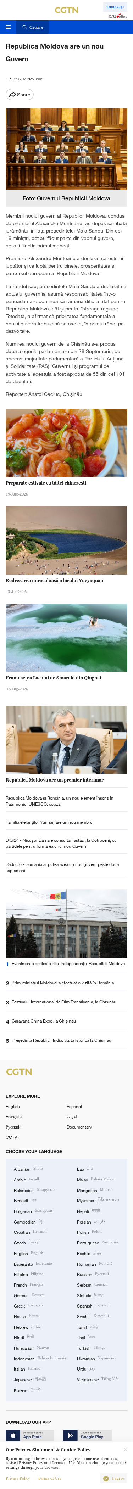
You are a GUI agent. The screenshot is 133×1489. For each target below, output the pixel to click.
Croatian (30, 1231)
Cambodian (28, 1221)
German (29, 1295)
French (28, 1284)
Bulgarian (33, 1210)
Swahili (93, 1315)
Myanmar (98, 1200)
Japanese (30, 1379)
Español (74, 1106)
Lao (85, 1168)
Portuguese (97, 1242)
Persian (91, 1221)
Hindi (24, 1336)
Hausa (26, 1315)
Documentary (79, 1127)
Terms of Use (49, 1478)
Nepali (88, 1210)
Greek (28, 1305)
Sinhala (90, 1295)
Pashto (89, 1252)
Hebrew (27, 1326)
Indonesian (40, 1358)
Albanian (28, 1168)
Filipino (29, 1273)
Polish (89, 1231)
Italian (27, 1368)
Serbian (92, 1284)
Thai (86, 1336)
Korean (28, 1389)
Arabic (26, 1179)
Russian (93, 1273)
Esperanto (33, 1263)
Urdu (86, 1368)
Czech (26, 1242)
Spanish (93, 1305)
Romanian (94, 1263)
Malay (96, 1179)
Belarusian (34, 1189)
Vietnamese (97, 1379)
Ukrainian (96, 1358)
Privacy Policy (18, 1478)
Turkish (91, 1347)
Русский (13, 1127)
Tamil (87, 1326)
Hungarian (31, 1347)
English (13, 1106)
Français (14, 1116)
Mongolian (95, 1189)
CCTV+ (13, 1137)
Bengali (25, 1200)
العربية (72, 1116)
